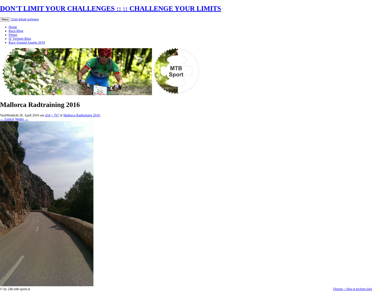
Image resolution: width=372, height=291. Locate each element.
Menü (5, 19)
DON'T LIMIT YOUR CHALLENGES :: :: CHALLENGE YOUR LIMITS (110, 8)
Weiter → (21, 119)
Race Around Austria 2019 (27, 42)
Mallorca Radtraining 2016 (81, 115)
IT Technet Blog (20, 38)
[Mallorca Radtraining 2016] (46, 285)
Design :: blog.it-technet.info (352, 289)
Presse (13, 35)
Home (13, 27)
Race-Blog (16, 31)
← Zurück (7, 119)
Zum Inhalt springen (25, 19)
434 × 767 (52, 115)
